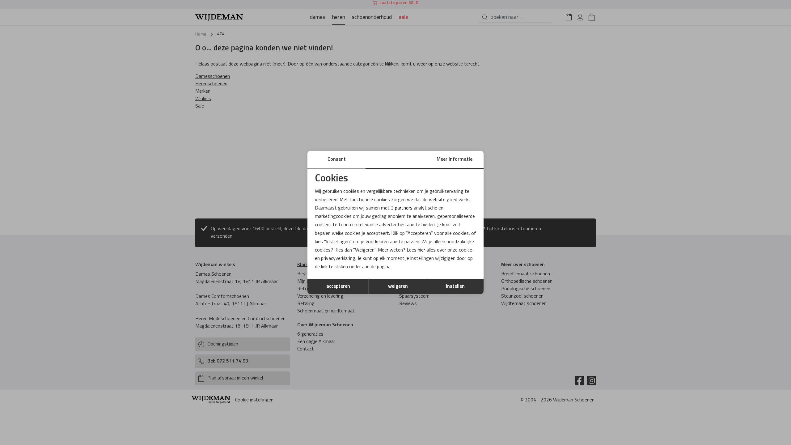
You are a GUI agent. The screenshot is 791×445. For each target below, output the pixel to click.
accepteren (338, 286)
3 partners (401, 208)
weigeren (398, 286)
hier (421, 250)
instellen (455, 286)
